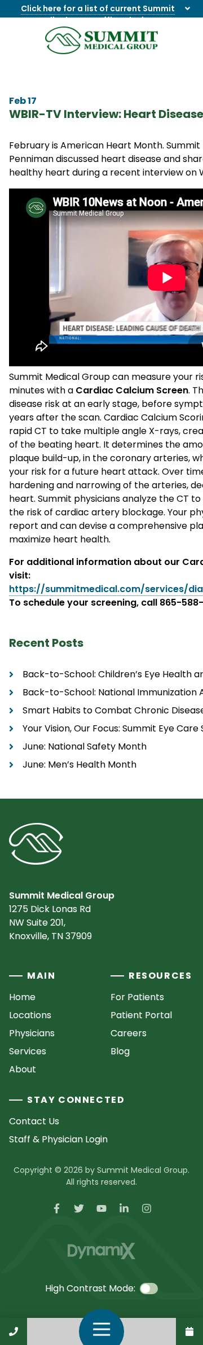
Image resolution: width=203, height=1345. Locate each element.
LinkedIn (124, 1208)
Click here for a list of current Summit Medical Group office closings (98, 14)
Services (27, 1051)
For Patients (137, 997)
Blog (120, 1051)
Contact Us (189, 1331)
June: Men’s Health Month (79, 764)
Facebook (56, 1208)
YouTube (101, 1208)
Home (22, 997)
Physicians (32, 1033)
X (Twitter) (79, 1208)
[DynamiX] (101, 1251)
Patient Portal (141, 1015)
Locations (30, 1015)
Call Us (13, 1331)
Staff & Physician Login (58, 1139)
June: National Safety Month (85, 746)
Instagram (146, 1208)
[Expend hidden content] (187, 9)
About (22, 1069)
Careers (129, 1033)
